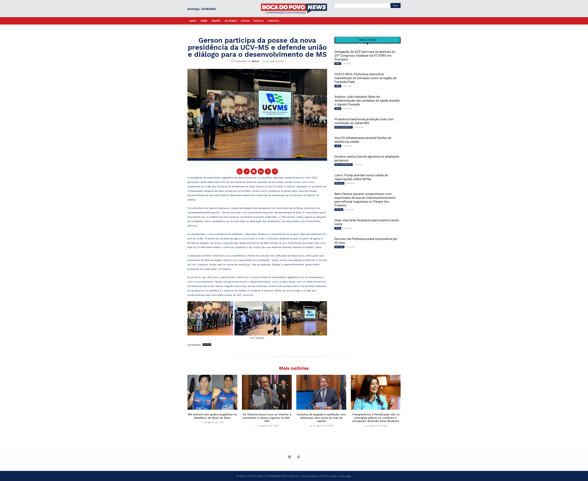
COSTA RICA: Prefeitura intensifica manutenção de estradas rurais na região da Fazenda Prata (365, 78)
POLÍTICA (207, 344)
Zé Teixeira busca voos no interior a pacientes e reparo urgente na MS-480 (267, 418)
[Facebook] (247, 171)
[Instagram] (289, 457)
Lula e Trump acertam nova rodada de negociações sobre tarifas (361, 177)
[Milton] (233, 61)
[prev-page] (336, 253)
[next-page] (341, 253)
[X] (268, 171)
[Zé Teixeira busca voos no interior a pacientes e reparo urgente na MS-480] (267, 392)
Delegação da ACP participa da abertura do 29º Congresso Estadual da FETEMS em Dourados (364, 55)
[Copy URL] (275, 171)
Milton (255, 61)
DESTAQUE (339, 183)
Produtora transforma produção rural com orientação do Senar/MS (364, 121)
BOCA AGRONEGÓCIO (343, 127)
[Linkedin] (261, 171)
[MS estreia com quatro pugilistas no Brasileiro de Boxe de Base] (212, 392)
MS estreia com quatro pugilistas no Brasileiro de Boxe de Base (212, 416)
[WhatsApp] (240, 171)
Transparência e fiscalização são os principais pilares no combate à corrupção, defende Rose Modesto (376, 418)
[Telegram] (254, 171)
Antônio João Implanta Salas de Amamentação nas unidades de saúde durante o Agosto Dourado (367, 100)
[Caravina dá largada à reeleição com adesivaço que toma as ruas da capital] (321, 392)
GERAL (337, 63)
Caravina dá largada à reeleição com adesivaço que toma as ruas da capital (321, 418)
